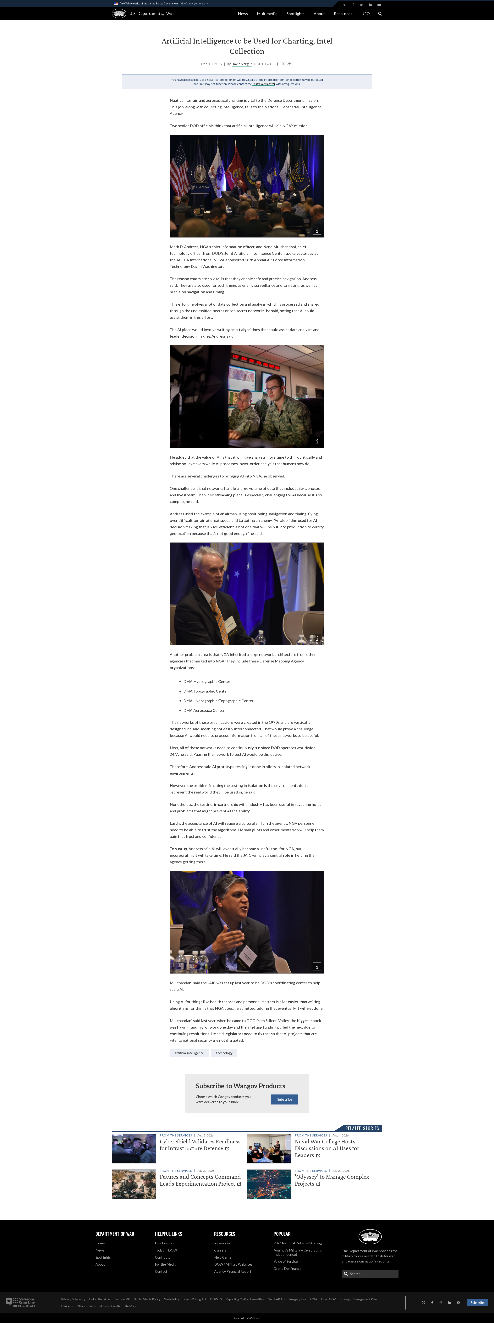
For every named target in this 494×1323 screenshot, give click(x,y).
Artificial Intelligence (189, 1053)
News (243, 13)
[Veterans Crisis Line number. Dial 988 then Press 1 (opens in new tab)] (20, 1302)
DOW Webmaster (263, 84)
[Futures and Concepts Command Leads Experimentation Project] (178, 1183)
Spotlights (296, 13)
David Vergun (242, 64)
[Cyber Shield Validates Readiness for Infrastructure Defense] (178, 1148)
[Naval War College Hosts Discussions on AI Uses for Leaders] (313, 1148)
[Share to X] (284, 64)
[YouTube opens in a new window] (379, 5)
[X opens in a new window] (344, 5)
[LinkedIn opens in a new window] (370, 5)
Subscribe (284, 1099)
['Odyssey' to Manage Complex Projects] (313, 1183)
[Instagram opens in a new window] (362, 5)
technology (224, 1053)
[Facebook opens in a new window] (353, 5)
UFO (365, 13)
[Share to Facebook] (278, 64)
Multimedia (267, 13)
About (319, 13)
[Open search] (380, 13)
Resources (343, 13)
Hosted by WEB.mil (247, 1318)
